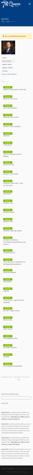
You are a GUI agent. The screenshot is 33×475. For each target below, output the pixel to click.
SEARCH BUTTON (8, 165)
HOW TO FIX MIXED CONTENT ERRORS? (12, 155)
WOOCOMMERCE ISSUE (10, 338)
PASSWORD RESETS (9, 253)
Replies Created (6, 64)
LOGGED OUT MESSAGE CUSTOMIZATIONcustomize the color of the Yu (14, 242)
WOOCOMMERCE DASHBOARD (12, 366)
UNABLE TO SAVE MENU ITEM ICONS (14, 89)
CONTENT (6, 357)
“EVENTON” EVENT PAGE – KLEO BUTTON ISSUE (13, 184)
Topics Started (6, 61)
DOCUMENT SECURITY (10, 347)
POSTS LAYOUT (8, 329)
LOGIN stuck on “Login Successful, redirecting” (13, 301)
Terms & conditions (12, 472)
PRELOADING (7, 282)
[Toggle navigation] (30, 3)
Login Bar (6, 291)
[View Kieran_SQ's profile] (27, 192)
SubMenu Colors (8, 203)
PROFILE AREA (7, 320)
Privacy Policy (23, 472)
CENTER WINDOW (8, 212)
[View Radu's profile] (27, 88)
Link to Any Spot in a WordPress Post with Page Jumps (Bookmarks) (14, 263)
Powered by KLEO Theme (23, 468)
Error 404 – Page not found (11, 311)
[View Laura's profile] (27, 97)
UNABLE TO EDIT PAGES (10, 174)
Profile (4, 58)
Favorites (5, 71)
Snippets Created (7, 68)
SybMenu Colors (8, 221)
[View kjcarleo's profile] (27, 134)
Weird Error (6, 136)
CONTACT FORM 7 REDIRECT (12, 126)
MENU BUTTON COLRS (10, 99)
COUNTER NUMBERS (9, 272)
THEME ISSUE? (7, 145)
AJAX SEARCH (7, 194)
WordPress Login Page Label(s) (12, 231)
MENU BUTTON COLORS (10, 117)
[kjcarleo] (8, 48)
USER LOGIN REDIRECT (10, 108)
